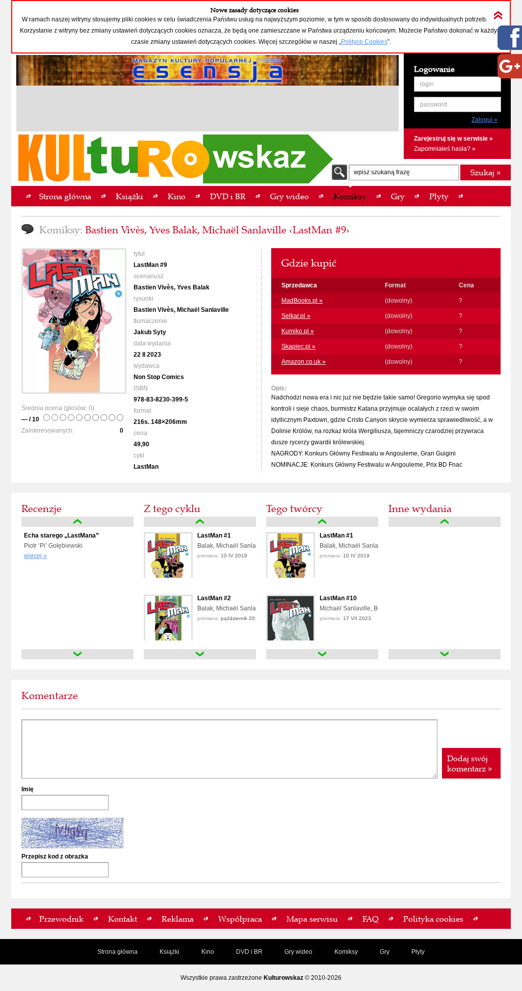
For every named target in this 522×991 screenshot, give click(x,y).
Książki (169, 951)
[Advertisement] (207, 110)
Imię (27, 789)
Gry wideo (298, 951)
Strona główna (117, 951)
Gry (384, 951)
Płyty (418, 951)
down (77, 654)
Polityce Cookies (364, 41)
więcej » (35, 555)
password (433, 104)
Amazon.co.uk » (303, 361)
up (77, 522)
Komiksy (346, 951)
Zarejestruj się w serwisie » (453, 138)
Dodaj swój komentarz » (469, 763)
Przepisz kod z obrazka (54, 856)
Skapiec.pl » (298, 346)
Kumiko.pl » (297, 331)
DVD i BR (249, 951)
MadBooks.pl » (302, 300)
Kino (207, 951)
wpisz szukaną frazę (382, 172)
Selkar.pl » (295, 315)
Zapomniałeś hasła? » (445, 148)
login (427, 84)
